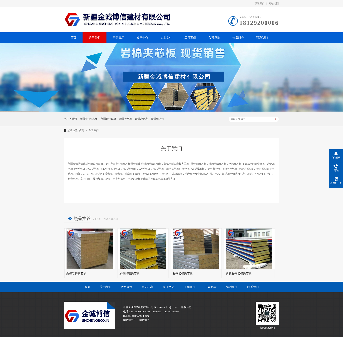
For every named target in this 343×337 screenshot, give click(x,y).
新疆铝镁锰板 (108, 118)
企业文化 (168, 286)
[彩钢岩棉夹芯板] (196, 248)
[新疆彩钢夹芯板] (143, 248)
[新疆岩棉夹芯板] (89, 248)
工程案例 (189, 286)
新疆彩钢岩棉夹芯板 (239, 273)
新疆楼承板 (125, 118)
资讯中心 (147, 286)
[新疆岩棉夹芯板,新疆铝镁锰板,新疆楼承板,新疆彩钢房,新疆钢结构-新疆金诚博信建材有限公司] (89, 328)
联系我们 (260, 3)
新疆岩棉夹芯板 (89, 118)
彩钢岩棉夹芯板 (183, 273)
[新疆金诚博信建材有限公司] (171, 110)
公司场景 (211, 286)
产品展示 (126, 286)
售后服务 (232, 286)
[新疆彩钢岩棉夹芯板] (249, 248)
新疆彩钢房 (141, 118)
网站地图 (274, 3)
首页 (82, 130)
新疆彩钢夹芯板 (130, 273)
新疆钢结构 (157, 118)
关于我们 (94, 130)
